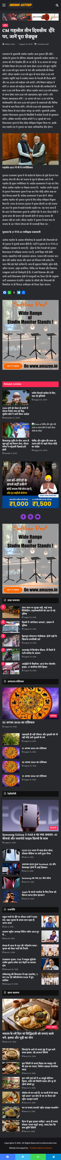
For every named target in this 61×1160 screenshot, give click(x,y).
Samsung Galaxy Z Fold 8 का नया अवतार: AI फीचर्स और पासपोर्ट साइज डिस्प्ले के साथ (29, 836)
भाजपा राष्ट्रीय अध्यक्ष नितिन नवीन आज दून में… (20, 933)
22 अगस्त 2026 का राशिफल (18, 722)
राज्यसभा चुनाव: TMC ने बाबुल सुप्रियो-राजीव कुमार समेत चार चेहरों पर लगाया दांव (19, 963)
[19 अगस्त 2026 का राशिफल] (11, 780)
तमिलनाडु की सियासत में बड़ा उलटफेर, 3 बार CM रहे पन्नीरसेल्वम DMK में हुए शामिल (20, 978)
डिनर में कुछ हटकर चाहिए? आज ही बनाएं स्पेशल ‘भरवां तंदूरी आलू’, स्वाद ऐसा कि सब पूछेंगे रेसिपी (40, 1125)
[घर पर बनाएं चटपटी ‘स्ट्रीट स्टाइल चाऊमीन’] (11, 1112)
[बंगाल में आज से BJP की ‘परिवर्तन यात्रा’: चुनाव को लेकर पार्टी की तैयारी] (50, 950)
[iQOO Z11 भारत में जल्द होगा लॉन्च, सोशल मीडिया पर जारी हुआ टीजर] (11, 855)
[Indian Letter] (20, 5)
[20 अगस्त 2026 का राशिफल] (11, 767)
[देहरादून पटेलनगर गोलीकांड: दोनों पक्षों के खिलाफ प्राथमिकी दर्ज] (11, 641)
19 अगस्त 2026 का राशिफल (34, 776)
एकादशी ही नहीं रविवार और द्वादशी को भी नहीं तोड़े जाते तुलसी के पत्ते (40, 736)
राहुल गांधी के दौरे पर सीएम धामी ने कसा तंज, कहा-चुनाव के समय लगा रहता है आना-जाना (19, 920)
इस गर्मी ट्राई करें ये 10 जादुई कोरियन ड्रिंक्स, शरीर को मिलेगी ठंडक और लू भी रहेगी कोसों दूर (39, 1081)
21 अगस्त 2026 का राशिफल (34, 748)
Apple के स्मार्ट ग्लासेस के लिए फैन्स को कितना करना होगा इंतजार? (39, 893)
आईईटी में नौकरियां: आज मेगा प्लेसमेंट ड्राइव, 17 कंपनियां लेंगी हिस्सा (38, 665)
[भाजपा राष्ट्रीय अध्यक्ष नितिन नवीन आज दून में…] (50, 936)
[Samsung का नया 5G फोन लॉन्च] (11, 883)
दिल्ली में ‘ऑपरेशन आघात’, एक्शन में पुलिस (38, 624)
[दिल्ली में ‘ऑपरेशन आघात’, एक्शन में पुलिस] (11, 627)
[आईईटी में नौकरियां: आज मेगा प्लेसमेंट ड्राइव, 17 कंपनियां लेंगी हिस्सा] (11, 668)
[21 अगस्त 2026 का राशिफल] (11, 753)
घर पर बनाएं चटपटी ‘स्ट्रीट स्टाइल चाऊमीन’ (40, 1108)
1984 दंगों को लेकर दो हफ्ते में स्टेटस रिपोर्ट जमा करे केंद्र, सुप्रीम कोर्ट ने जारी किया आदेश (15, 411)
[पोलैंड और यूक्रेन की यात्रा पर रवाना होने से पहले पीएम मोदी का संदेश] (45, 430)
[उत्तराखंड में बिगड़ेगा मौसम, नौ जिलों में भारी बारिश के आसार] (11, 654)
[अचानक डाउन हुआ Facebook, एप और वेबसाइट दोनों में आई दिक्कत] (11, 869)
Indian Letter (10, 44)
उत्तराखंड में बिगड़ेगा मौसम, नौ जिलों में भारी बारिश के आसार (38, 651)
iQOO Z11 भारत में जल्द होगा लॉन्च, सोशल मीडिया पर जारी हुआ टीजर (37, 852)
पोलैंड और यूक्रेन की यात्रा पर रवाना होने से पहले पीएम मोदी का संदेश (44, 444)
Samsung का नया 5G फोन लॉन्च (36, 878)
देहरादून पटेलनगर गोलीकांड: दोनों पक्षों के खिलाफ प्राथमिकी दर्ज (39, 637)
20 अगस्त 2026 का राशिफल (34, 762)
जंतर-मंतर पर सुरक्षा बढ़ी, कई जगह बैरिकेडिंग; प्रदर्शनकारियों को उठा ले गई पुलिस (38, 611)
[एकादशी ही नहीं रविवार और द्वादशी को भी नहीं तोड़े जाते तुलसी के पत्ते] (11, 739)
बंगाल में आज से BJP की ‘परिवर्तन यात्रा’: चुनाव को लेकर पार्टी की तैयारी (19, 947)
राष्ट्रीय (5, 25)
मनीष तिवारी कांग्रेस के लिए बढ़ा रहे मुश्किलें (43, 394)
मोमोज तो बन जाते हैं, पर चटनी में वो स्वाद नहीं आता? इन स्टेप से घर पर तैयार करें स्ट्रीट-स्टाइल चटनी (40, 1096)
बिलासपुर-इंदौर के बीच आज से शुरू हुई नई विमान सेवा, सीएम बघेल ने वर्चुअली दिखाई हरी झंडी (15, 445)
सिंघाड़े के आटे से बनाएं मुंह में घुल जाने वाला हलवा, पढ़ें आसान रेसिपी (38, 1051)
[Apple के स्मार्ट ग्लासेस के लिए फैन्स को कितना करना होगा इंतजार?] (11, 896)
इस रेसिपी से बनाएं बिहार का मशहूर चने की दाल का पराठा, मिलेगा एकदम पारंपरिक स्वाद (40, 1067)
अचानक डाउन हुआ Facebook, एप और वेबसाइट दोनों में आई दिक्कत (39, 866)
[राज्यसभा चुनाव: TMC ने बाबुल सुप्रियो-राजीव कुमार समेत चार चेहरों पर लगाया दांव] (50, 964)
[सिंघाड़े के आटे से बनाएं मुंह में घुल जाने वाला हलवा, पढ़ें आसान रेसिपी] (11, 1054)
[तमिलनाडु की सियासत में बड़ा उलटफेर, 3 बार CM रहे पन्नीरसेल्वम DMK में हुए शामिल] (50, 979)
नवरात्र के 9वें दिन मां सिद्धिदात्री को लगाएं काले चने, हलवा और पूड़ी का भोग (28, 1035)
